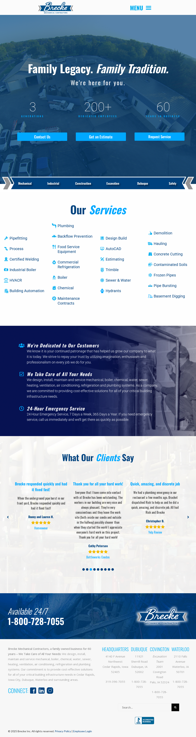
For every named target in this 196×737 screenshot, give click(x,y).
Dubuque (142, 183)
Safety (172, 183)
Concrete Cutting (168, 254)
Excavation (112, 183)
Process (16, 248)
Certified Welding (24, 259)
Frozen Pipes (165, 275)
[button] (83, 569)
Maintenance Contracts (69, 301)
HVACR (16, 280)
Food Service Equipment (69, 249)
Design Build (116, 238)
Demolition (163, 233)
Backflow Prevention (75, 236)
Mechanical (25, 183)
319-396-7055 (115, 681)
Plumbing (66, 225)
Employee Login (82, 731)
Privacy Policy (63, 731)
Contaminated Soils (170, 264)
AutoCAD (113, 248)
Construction (83, 183)
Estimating (115, 259)
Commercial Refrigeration (69, 264)
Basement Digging (169, 296)
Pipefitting (18, 238)
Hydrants (113, 290)
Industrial (53, 183)
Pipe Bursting (165, 285)
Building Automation (27, 290)
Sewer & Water (118, 280)
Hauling (160, 243)
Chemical (66, 288)
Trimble (112, 269)
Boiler (62, 277)
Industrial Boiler (23, 269)
